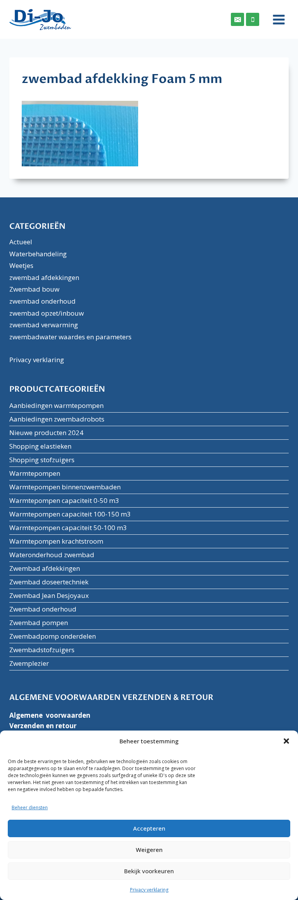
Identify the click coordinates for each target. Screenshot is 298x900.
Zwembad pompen (38, 622)
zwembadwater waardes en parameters (70, 336)
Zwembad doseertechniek (48, 581)
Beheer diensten (30, 807)
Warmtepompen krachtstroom (56, 541)
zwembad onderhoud (42, 301)
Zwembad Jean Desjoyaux (49, 595)
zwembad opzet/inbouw (46, 313)
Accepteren (149, 828)
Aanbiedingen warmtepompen (56, 405)
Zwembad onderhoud (42, 609)
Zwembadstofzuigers (41, 649)
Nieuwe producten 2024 (46, 432)
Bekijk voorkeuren (149, 871)
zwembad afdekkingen (44, 277)
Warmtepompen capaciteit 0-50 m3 (64, 500)
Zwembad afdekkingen (44, 568)
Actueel (20, 241)
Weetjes (21, 265)
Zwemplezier (29, 663)
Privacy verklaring (149, 889)
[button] (286, 741)
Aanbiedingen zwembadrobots (56, 419)
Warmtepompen (34, 473)
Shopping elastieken (40, 446)
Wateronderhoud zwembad (51, 554)
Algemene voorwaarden (49, 715)
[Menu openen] (276, 19)
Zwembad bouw (34, 289)
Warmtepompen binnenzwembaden (65, 486)
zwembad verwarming (43, 324)
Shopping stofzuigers (41, 459)
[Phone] (252, 19)
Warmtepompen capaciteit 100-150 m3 (70, 514)
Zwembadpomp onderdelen (52, 636)
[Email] (237, 19)
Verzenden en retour (42, 725)
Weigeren (149, 849)
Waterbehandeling (38, 253)
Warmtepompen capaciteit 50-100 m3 (68, 527)
